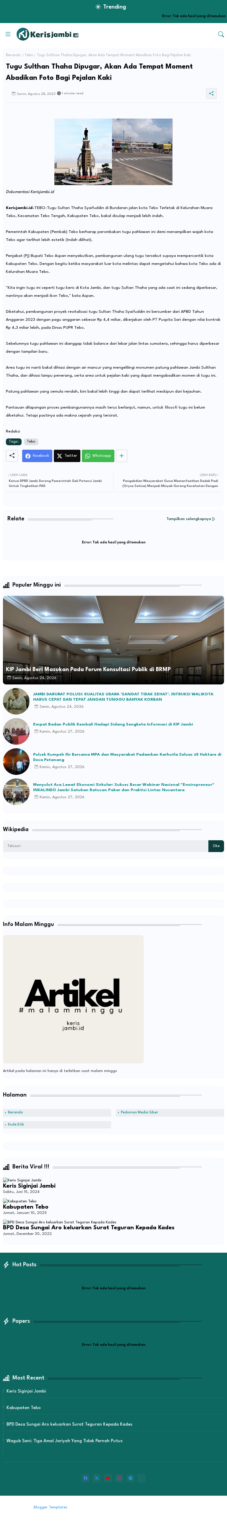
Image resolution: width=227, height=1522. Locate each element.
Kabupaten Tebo (25, 1207)
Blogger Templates (50, 1507)
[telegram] (130, 1478)
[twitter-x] (97, 1478)
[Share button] (121, 456)
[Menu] (8, 34)
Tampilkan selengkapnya (188, 519)
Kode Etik (16, 1124)
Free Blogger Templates (117, 1507)
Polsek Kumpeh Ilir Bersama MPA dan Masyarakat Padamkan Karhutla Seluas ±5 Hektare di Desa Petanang (127, 757)
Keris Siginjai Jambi (29, 1186)
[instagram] (119, 1478)
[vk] (141, 1478)
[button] (221, 34)
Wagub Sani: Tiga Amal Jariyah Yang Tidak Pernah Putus (65, 1441)
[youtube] (108, 1478)
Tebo (29, 55)
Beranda (13, 55)
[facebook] (85, 1478)
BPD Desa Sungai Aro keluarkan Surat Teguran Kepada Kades (88, 1228)
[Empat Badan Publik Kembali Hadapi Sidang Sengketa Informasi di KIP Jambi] (16, 731)
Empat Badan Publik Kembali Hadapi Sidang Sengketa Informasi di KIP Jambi (113, 724)
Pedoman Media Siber (139, 1112)
